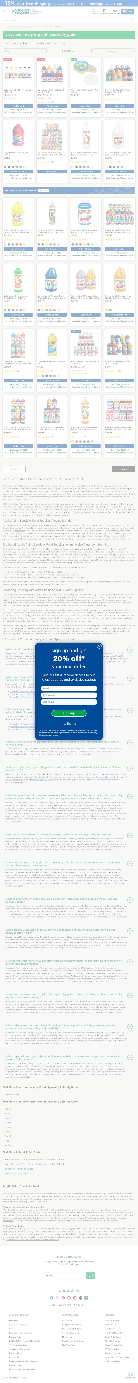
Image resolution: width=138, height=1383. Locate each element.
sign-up (69, 713)
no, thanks (69, 723)
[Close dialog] (99, 646)
